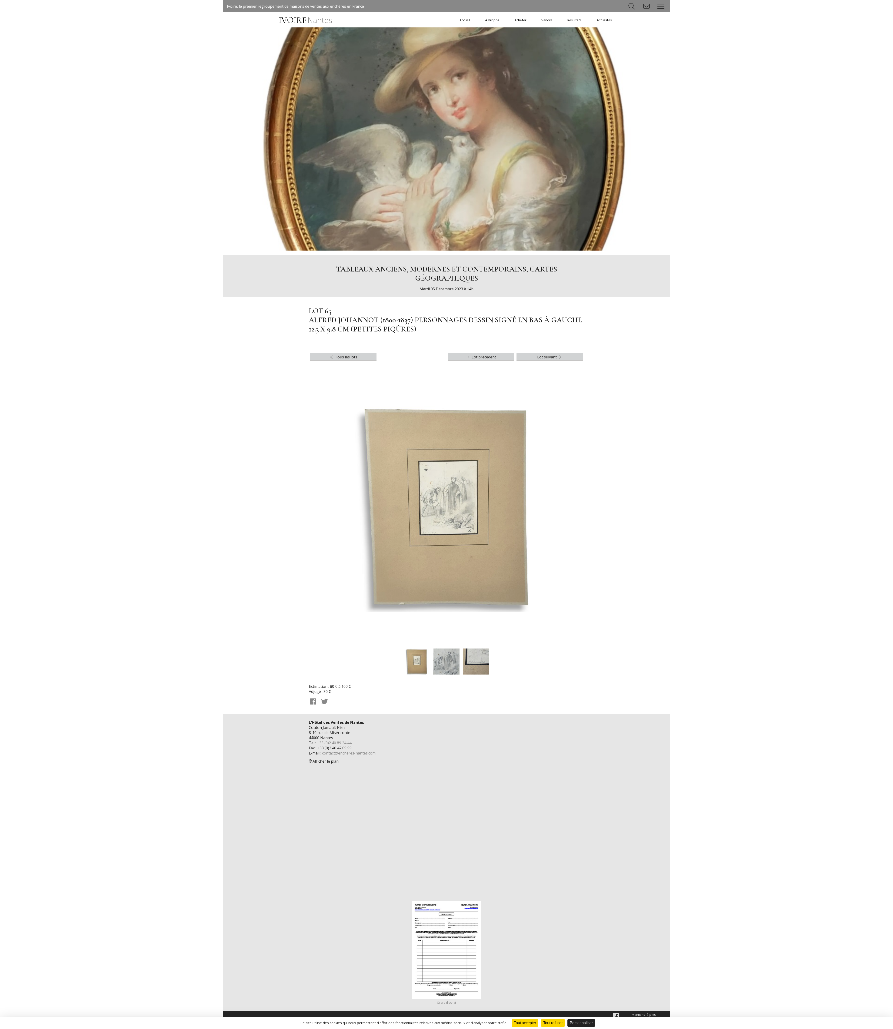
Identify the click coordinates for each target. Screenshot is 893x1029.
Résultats (574, 20)
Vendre (546, 20)
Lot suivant (547, 357)
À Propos (492, 20)
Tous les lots (345, 357)
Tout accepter (525, 1023)
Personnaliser (581, 1023)
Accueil (465, 20)
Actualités (604, 20)
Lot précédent (483, 357)
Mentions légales (644, 1014)
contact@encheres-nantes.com (349, 753)
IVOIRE (305, 20)
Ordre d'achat (446, 1002)
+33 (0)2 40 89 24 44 (334, 742)
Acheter (520, 20)
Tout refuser (553, 1023)
